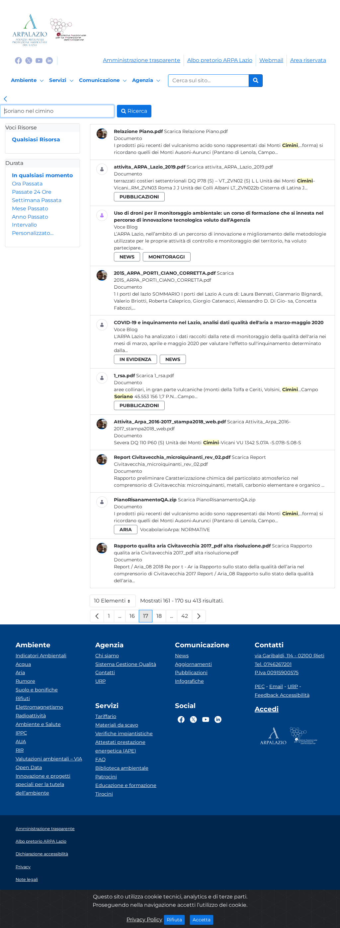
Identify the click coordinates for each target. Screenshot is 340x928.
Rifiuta (176, 919)
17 (147, 617)
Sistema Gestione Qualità (125, 664)
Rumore (25, 681)
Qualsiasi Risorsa (36, 139)
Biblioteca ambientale (121, 768)
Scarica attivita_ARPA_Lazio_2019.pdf (230, 167)
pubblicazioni (139, 197)
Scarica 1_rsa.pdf (155, 376)
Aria (20, 673)
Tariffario (105, 716)
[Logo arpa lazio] (30, 30)
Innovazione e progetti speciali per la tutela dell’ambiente (43, 784)
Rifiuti (23, 698)
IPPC (21, 733)
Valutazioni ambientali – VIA (49, 759)
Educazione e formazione (125, 785)
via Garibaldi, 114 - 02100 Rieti (289, 656)
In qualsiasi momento (42, 175)
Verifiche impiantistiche (124, 734)
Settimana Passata (36, 200)
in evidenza (135, 359)
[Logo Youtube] (39, 60)
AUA (21, 742)
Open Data (29, 767)
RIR (20, 750)
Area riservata (308, 60)
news (127, 257)
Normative (195, 530)
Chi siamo (107, 656)
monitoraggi (166, 257)
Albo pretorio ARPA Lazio (219, 60)
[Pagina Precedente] (97, 616)
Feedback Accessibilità (282, 695)
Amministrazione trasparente (141, 60)
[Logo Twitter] (28, 60)
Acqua (23, 664)
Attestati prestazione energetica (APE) (120, 746)
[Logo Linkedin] (49, 60)
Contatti (105, 673)
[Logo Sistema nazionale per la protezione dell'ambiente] (68, 30)
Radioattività (31, 716)
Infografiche (189, 681)
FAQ (100, 759)
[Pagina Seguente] (199, 616)
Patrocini (106, 777)
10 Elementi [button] (115, 602)
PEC (260, 686)
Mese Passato (30, 208)
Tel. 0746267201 (273, 664)
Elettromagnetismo (39, 707)
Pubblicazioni (191, 673)
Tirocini (104, 794)
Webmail (271, 60)
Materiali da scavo (116, 725)
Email (276, 686)
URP (100, 681)
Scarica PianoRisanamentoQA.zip (216, 500)
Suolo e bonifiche (37, 690)
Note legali (27, 879)
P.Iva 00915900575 (276, 673)
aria (126, 530)
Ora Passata (27, 183)
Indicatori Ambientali (41, 656)
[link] (5, 99)
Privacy (23, 866)
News (182, 656)
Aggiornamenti (193, 664)
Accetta (203, 919)
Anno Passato (30, 217)
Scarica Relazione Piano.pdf (196, 131)
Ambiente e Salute (38, 724)
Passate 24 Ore (31, 192)
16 (134, 617)
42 (186, 617)
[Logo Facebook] (18, 60)
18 (161, 617)
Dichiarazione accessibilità (42, 853)
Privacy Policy (144, 919)
